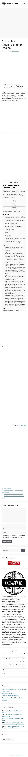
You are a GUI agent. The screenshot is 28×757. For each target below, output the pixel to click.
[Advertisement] (14, 23)
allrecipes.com (22, 425)
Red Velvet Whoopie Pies (8, 693)
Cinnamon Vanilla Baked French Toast (12, 698)
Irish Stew (4, 700)
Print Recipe (15, 182)
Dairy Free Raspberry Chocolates (10, 695)
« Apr (3, 673)
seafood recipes (19, 490)
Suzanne (4, 718)
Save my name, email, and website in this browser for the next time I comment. (14, 536)
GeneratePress (18, 755)
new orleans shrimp (9, 490)
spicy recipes (5, 492)
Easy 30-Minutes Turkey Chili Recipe (13, 494)
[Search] (23, 550)
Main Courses (7, 488)
